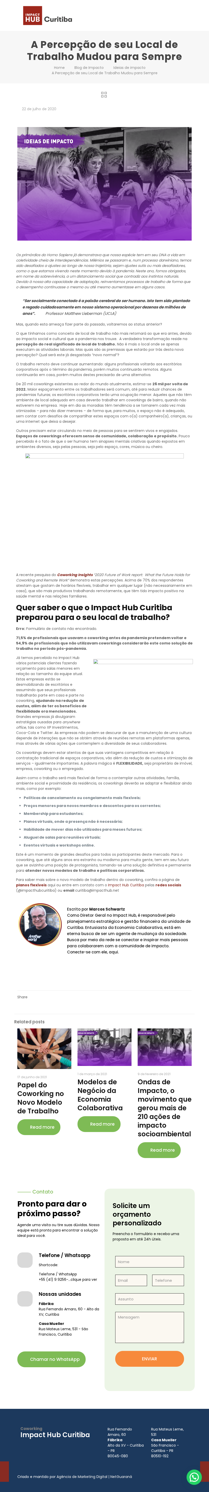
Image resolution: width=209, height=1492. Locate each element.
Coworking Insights (75, 574)
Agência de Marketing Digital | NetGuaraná (94, 1476)
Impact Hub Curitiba (126, 885)
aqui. (113, 952)
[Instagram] (47, 1444)
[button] (194, 1477)
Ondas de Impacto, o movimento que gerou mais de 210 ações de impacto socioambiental (165, 1108)
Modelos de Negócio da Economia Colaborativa (100, 1095)
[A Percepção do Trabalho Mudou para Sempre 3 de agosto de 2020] (204, 1471)
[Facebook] (32, 1444)
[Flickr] (78, 1444)
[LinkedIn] (62, 1444)
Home (59, 67)
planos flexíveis (31, 885)
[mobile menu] (183, 15)
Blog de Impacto (89, 67)
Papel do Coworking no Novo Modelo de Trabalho (40, 1098)
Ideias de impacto (129, 67)
